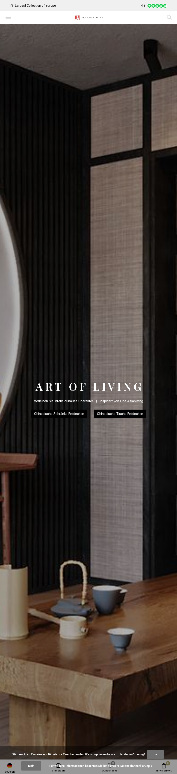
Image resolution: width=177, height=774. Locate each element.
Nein (31, 766)
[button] (9, 17)
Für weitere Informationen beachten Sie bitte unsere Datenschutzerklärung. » (101, 766)
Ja (155, 754)
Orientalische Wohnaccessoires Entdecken (88, 420)
